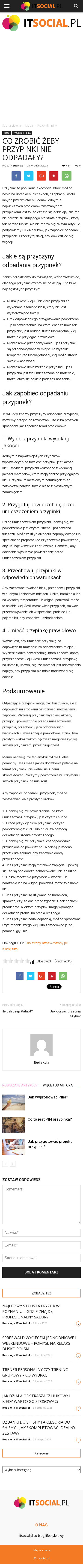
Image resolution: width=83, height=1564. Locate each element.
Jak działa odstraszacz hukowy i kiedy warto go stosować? (36, 1398)
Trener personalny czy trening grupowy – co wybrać (35, 1372)
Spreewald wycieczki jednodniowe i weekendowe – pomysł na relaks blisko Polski (39, 1343)
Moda (6, 132)
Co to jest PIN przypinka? (50, 1119)
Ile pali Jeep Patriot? (17, 1011)
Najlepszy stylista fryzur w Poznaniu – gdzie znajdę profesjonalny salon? (31, 1311)
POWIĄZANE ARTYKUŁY (19, 1085)
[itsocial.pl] (41, 23)
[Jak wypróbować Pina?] (13, 1102)
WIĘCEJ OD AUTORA (58, 1085)
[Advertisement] (41, 77)
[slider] (16, 961)
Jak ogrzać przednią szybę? (65, 1013)
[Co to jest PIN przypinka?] (13, 1125)
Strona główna (11, 126)
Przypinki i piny (22, 132)
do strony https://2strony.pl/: (47, 943)
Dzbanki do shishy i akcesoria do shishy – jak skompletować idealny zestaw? (38, 1427)
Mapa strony (41, 1550)
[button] (76, 6)
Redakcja (17, 165)
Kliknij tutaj (10, 949)
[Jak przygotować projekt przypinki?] (13, 1147)
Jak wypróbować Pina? (48, 1097)
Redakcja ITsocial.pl (16, 1323)
